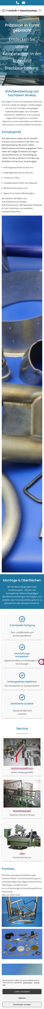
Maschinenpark (22, 810)
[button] (39, 10)
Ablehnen (22, 998)
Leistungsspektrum (22, 768)
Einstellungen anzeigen (22, 1004)
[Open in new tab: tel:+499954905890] (17, 2)
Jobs (22, 853)
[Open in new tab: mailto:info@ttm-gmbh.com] (23, 2)
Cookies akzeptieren (22, 992)
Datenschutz (27, 983)
